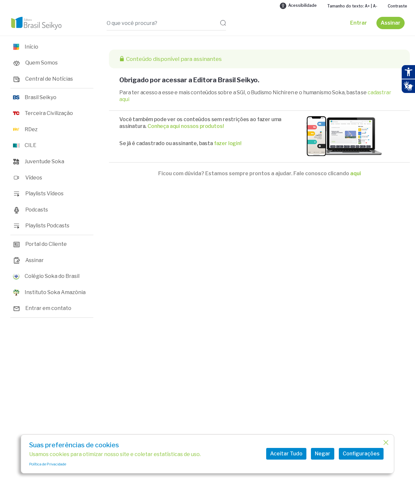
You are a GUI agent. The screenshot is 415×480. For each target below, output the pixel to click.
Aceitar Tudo (286, 454)
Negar (322, 454)
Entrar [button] (358, 23)
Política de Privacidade (47, 464)
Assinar (390, 23)
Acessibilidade (302, 5)
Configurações (361, 454)
